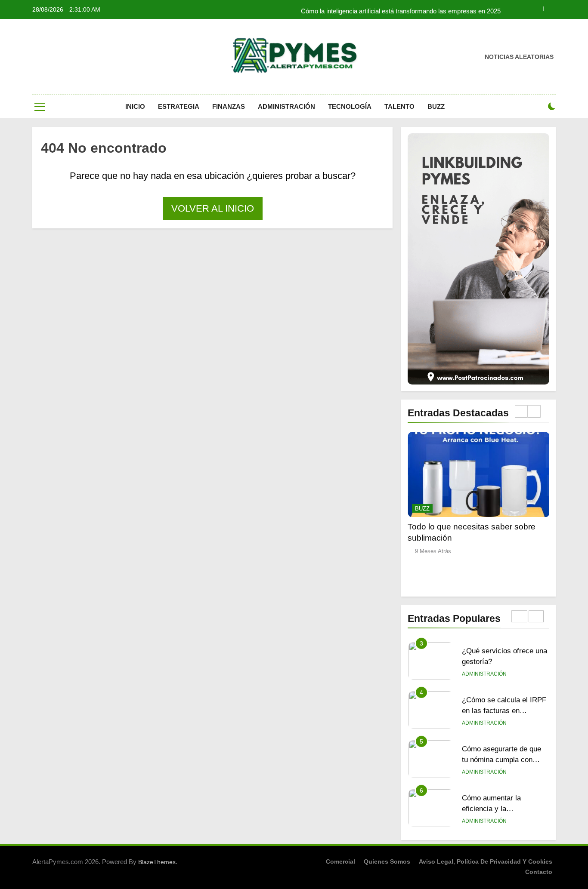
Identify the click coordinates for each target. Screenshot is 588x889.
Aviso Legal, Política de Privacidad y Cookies (485, 861)
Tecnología (349, 106)
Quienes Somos (387, 861)
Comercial (340, 861)
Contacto (538, 871)
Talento (399, 106)
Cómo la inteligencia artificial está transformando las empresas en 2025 (401, 9)
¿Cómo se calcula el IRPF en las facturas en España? (504, 662)
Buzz (436, 106)
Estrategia (178, 106)
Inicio (135, 106)
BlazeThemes (157, 861)
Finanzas (228, 106)
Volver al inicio (212, 208)
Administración (286, 106)
